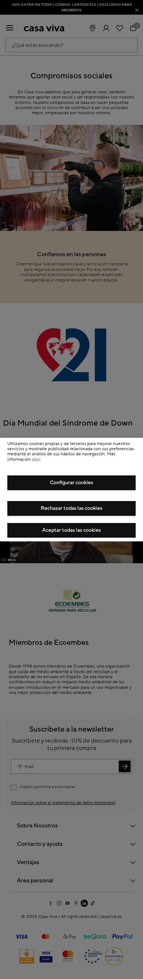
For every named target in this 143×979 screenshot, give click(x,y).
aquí (36, 459)
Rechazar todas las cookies (71, 508)
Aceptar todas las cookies (71, 530)
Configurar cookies (71, 482)
